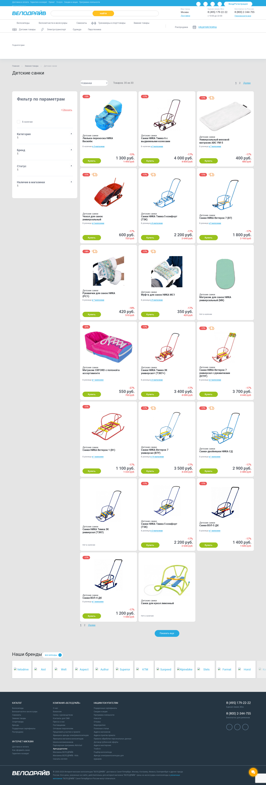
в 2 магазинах (156, 380)
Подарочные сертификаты (23, 728)
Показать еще (167, 633)
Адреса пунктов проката (104, 735)
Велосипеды (18, 708)
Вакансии (57, 712)
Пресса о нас (59, 722)
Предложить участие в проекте (66, 732)
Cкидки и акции (100, 712)
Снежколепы (221, 38)
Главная (15, 66)
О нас (55, 708)
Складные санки (43, 53)
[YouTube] (205, 4)
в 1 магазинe (98, 380)
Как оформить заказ (21, 750)
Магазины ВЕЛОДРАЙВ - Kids (65, 755)
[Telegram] (212, 4)
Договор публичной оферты (106, 742)
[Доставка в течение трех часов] (211, 98)
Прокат (52, 2)
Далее (247, 83)
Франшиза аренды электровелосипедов (71, 735)
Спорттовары (18, 722)
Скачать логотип (60, 759)
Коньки (205, 38)
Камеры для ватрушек (137, 38)
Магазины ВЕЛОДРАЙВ (63, 752)
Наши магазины (19, 6)
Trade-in (97, 749)
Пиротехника (160, 38)
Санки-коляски (79, 38)
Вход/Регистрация (238, 4)
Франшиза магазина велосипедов (68, 739)
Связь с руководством (63, 715)
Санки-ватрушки (42, 38)
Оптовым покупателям (63, 728)
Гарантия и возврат (38, 2)
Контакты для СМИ (61, 718)
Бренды (15, 725)
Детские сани (21, 38)
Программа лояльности (89, 2)
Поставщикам (59, 725)
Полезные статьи (101, 728)
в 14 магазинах (157, 457)
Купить (92, 161)
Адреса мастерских (102, 745)
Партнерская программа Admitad (67, 745)
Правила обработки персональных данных (112, 739)
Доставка (185, 15)
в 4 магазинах (98, 223)
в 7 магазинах (215, 146)
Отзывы (97, 722)
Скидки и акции (71, 2)
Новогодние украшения (183, 38)
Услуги (59, 2)
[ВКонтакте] (198, 4)
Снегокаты (60, 38)
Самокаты (16, 715)
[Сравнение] (234, 26)
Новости (97, 718)
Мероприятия (99, 725)
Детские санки (21, 53)
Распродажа (17, 732)
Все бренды (51, 655)
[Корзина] (250, 26)
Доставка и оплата (20, 2)
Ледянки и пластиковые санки (106, 38)
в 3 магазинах (98, 146)
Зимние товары (31, 66)
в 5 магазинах (215, 223)
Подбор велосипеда (103, 752)
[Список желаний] (242, 26)
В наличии (27, 122)
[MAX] (220, 4)
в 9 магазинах (156, 300)
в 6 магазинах (156, 223)
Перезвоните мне (243, 16)
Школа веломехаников (63, 742)
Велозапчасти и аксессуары (24, 712)
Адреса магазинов (102, 732)
